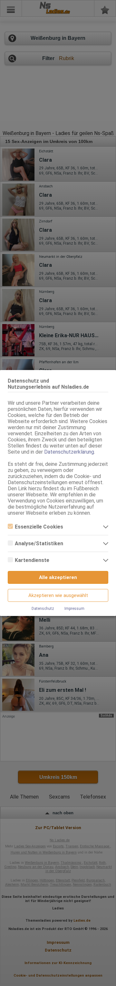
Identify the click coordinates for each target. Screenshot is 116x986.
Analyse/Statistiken (39, 543)
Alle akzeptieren (58, 577)
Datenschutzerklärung (69, 452)
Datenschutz (43, 608)
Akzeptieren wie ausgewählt (58, 595)
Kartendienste (32, 560)
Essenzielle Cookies (39, 527)
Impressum (74, 608)
